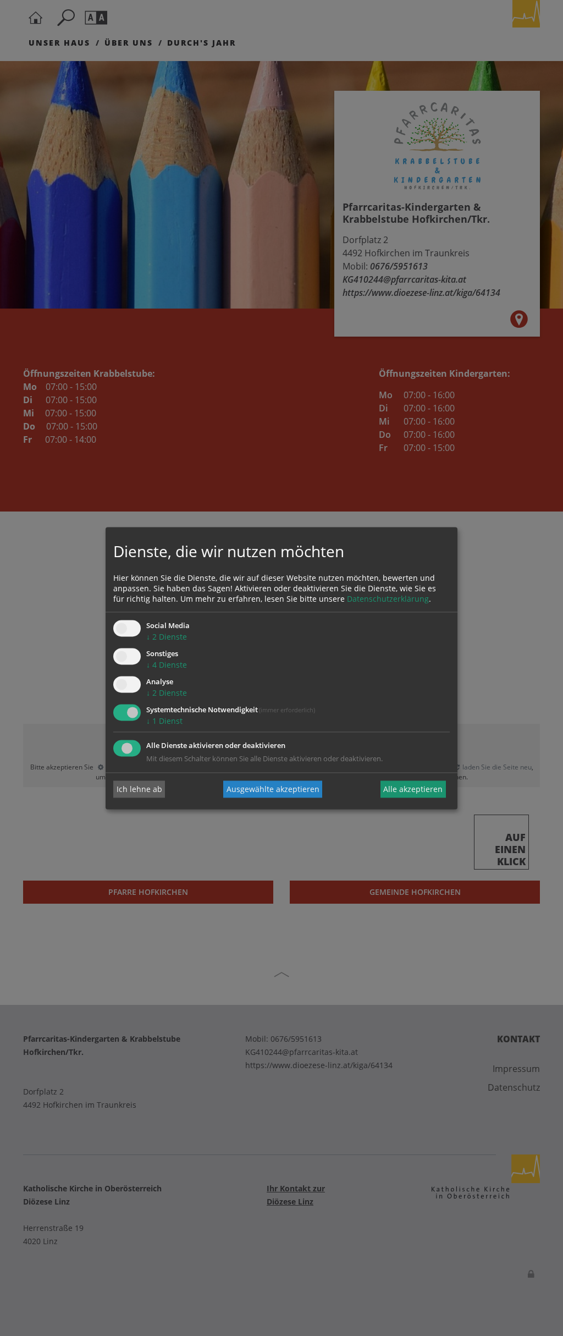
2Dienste (166, 637)
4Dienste (166, 665)
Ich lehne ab (139, 789)
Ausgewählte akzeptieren (273, 789)
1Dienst (164, 721)
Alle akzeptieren (413, 789)
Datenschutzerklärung (388, 599)
